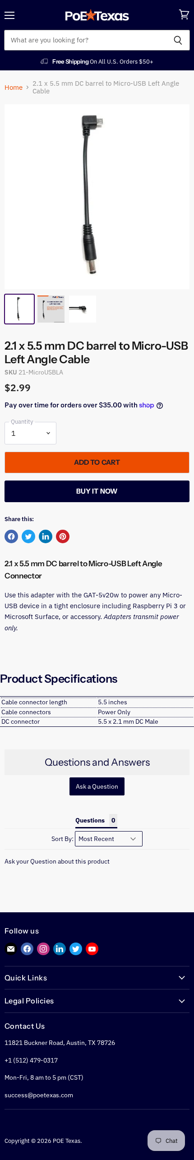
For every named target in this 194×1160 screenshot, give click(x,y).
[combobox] (85, 40)
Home (14, 87)
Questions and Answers (97, 762)
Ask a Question (97, 786)
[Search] (178, 40)
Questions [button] (90, 820)
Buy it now (97, 491)
